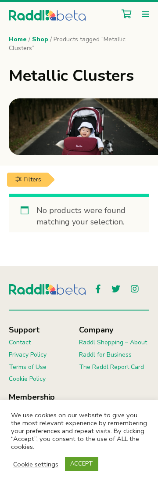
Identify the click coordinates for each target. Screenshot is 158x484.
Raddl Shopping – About (113, 342)
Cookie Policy (27, 379)
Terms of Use (28, 367)
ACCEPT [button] (81, 464)
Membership (32, 397)
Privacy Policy (28, 354)
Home (18, 39)
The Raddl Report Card (111, 367)
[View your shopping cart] (124, 15)
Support (24, 330)
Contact (20, 342)
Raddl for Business (105, 354)
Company (96, 330)
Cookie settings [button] (35, 464)
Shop (40, 39)
